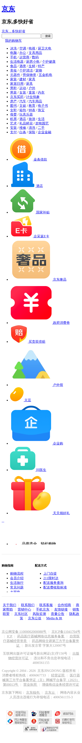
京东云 (50, 692)
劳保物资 (29, 75)
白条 (22, 132)
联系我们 (27, 605)
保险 (32, 132)
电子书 (43, 105)
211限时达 (50, 578)
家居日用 (17, 83)
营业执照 (30, 684)
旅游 (32, 119)
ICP (10, 636)
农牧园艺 (42, 123)
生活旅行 (17, 583)
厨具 (29, 83)
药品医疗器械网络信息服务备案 (41, 636)
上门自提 (50, 573)
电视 (32, 48)
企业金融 (44, 132)
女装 (22, 92)
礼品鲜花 (26, 123)
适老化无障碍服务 (30, 728)
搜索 (47, 36)
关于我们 (9, 605)
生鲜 (32, 66)
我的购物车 (13, 40)
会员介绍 (17, 578)
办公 (22, 53)
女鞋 (13, 110)
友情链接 (61, 609)
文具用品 (35, 53)
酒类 (22, 66)
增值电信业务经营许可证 (60, 684)
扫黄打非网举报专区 (65, 721)
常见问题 (17, 587)
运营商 (24, 57)
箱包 (22, 110)
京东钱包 (33, 692)
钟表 (32, 110)
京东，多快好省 (13, 31)
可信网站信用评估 (17, 713)
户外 (32, 88)
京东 (8, 9)
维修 (22, 128)
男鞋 (13, 88)
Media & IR (54, 618)
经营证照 (58, 675)
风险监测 (39, 614)
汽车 (22, 101)
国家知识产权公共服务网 (49, 728)
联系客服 (46, 605)
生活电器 (17, 61)
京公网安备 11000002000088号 (24, 631)
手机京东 (42, 609)
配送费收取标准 (55, 587)
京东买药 (17, 97)
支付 (13, 132)
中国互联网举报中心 (17, 721)
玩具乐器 (26, 114)
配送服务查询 (53, 583)
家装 (13, 79)
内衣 (41, 92)
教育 (32, 105)
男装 (13, 92)
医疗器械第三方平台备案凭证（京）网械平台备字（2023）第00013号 (41, 680)
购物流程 (17, 573)
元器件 (15, 75)
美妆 (13, 70)
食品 (13, 66)
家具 (32, 79)
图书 (13, 105)
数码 (35, 57)
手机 (13, 57)
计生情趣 (33, 97)
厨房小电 (33, 61)
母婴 (13, 114)
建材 (22, 79)
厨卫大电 (44, 48)
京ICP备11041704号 (66, 631)
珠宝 (41, 110)
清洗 (32, 128)
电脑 (13, 53)
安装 (13, 128)
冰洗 (13, 48)
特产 (41, 66)
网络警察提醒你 (41, 713)
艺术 (13, 123)
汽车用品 (35, 101)
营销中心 (24, 609)
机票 (13, 119)
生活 (41, 119)
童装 (32, 92)
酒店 (22, 119)
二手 (41, 128)
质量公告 (57, 614)
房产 (13, 101)
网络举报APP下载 (41, 721)
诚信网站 (65, 713)
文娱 (22, 105)
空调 (22, 48)
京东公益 (34, 618)
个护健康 (49, 61)
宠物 (38, 70)
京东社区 (21, 614)
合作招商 (64, 605)
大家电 (15, 592)
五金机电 (45, 75)
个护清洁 (26, 70)
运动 (22, 88)
